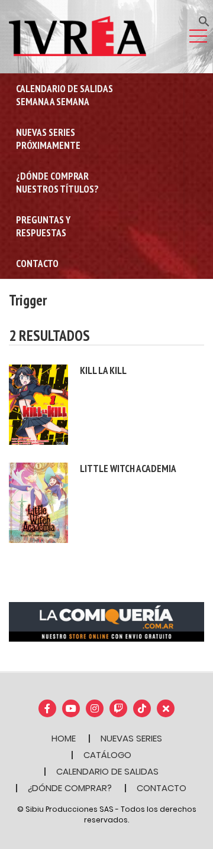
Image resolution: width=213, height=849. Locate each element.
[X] (166, 708)
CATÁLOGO (107, 755)
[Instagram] (95, 708)
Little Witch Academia (128, 468)
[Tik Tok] (142, 708)
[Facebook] (47, 708)
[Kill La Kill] (38, 404)
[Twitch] (118, 708)
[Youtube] (71, 708)
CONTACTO (161, 788)
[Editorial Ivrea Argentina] (77, 35)
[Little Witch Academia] (38, 502)
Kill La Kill (103, 370)
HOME (63, 738)
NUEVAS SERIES (131, 738)
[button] (204, 20)
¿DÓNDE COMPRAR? (70, 788)
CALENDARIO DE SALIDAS (107, 771)
